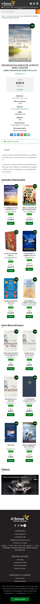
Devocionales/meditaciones (15, 16)
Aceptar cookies (19, 599)
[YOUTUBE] (21, 525)
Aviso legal (20, 560)
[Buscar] (38, 11)
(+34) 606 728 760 (20, 537)
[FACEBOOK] (15, 525)
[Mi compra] (31, 3)
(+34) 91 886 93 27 (20, 534)
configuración (30, 593)
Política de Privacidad (20, 565)
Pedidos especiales (20, 581)
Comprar (10, 223)
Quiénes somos (20, 578)
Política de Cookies (20, 568)
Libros (3, 16)
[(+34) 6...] (24, 525)
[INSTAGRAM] (18, 525)
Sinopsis (7, 150)
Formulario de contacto (20, 543)
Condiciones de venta (20, 563)
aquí (14, 593)
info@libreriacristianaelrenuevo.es (20, 540)
